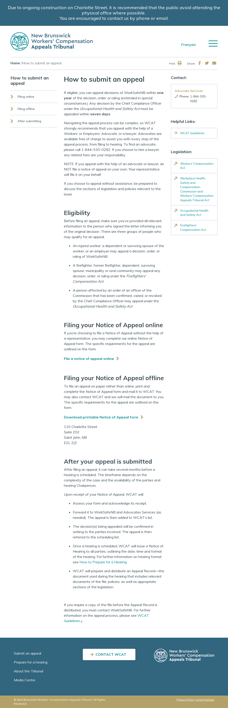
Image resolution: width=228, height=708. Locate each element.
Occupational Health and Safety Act (194, 213)
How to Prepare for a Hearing (103, 562)
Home (15, 63)
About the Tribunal (28, 671)
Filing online (26, 97)
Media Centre (24, 680)
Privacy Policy (185, 699)
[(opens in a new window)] (199, 63)
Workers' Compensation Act (197, 166)
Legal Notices (205, 699)
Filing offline (26, 109)
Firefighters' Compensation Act (193, 227)
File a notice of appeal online (89, 358)
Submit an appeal (27, 653)
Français (188, 44)
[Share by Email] (214, 63)
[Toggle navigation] (213, 44)
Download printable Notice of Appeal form (101, 417)
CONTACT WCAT (111, 654)
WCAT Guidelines (192, 133)
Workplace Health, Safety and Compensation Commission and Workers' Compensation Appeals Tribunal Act (197, 189)
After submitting (29, 121)
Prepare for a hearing (30, 662)
